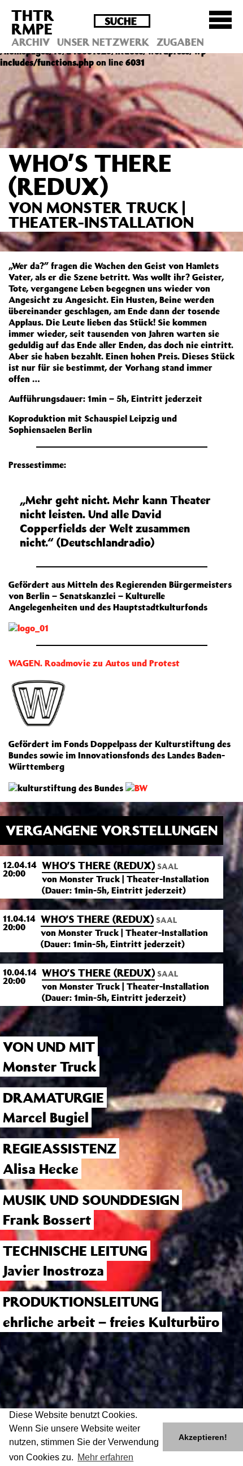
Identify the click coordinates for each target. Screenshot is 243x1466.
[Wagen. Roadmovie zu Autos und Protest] (38, 702)
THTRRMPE (32, 21)
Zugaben (180, 42)
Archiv (30, 42)
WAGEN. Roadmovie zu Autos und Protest (94, 663)
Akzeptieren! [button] (203, 1437)
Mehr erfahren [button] (105, 1457)
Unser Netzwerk (103, 42)
